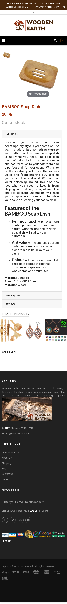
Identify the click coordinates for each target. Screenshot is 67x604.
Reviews (10, 303)
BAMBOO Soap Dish (21, 106)
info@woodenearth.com (17, 433)
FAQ (4, 468)
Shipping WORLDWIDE (19, 428)
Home (5, 479)
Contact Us (7, 474)
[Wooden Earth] (33, 25)
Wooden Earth (26, 566)
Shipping (6, 463)
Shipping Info (13, 295)
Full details (12, 133)
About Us (7, 457)
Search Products (10, 452)
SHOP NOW (53, 7)
